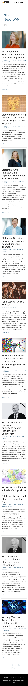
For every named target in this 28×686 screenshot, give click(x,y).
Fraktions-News (21, 60)
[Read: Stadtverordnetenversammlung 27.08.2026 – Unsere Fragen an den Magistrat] (14, 103)
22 (19, 665)
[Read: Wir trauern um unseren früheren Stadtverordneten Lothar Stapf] (14, 545)
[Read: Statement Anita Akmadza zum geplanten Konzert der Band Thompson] (14, 158)
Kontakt (6, 677)
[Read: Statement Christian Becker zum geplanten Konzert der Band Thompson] (14, 226)
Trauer (19, 436)
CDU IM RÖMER (17, 3)
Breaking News (21, 370)
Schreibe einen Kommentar (9, 60)
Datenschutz (13, 677)
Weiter (14, 668)
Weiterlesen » (5, 89)
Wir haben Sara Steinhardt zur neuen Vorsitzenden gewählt (13, 54)
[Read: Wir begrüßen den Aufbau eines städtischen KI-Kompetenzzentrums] (14, 607)
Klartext (19, 181)
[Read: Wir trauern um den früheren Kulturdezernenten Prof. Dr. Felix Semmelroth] (14, 410)
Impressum (21, 677)
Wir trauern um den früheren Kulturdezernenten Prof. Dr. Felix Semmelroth (12, 428)
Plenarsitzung (20, 126)
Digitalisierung (21, 628)
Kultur (18, 307)
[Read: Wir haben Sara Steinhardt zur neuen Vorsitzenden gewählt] (14, 39)
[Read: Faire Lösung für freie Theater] (14, 290)
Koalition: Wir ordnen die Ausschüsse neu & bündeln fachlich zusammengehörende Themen (13, 361)
